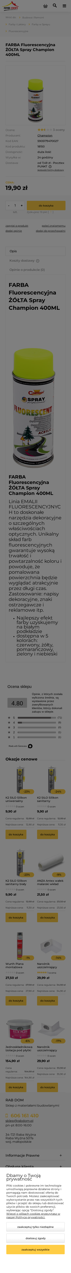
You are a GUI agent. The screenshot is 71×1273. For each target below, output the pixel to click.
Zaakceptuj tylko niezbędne (35, 1226)
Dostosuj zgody (36, 1238)
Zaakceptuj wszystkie (35, 1249)
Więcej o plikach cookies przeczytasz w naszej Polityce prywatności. (33, 1215)
